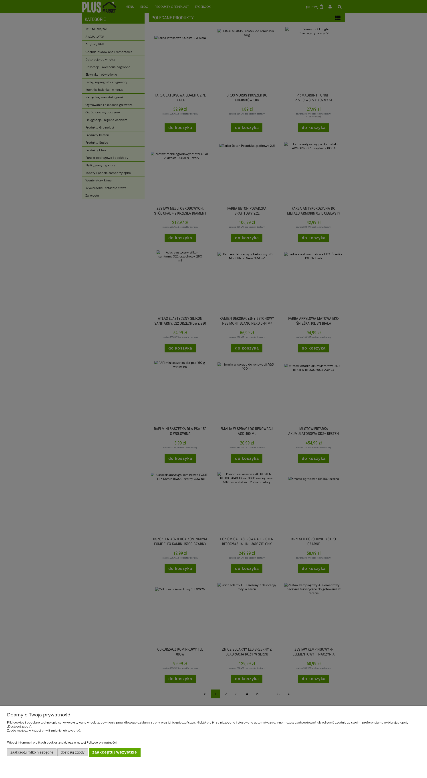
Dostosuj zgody (73, 752)
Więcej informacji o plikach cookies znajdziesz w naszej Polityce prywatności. (62, 742)
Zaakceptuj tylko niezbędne (31, 752)
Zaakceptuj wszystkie (114, 752)
